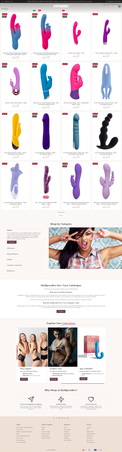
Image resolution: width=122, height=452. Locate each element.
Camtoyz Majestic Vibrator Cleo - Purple (106, 53)
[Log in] (113, 6)
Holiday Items (67, 436)
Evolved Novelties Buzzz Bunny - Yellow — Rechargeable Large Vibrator (15, 153)
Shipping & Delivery (91, 434)
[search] (110, 6)
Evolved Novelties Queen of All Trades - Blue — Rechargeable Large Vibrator (76, 153)
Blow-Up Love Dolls (46, 434)
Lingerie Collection (45, 436)
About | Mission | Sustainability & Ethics (25, 427)
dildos (35, 233)
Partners (18, 434)
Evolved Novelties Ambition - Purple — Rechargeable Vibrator (45, 153)
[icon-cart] (116, 6)
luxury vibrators (24, 233)
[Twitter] (2, 1)
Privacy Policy (89, 438)
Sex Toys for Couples (46, 431)
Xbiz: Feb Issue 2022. (21, 442)
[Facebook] (4, 1)
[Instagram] (6, 1)
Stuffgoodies (52, 450)
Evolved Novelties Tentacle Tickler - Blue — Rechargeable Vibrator (106, 103)
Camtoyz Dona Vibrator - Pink (76, 53)
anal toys (30, 233)
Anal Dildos (66, 438)
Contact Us (89, 427)
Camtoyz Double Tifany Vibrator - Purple (16, 103)
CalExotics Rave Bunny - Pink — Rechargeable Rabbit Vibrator (76, 103)
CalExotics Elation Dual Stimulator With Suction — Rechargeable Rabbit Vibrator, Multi (46, 53)
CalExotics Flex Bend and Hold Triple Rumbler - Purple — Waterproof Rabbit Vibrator (106, 203)
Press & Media (19, 429)
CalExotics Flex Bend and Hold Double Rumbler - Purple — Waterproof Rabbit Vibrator (76, 203)
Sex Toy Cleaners (67, 440)
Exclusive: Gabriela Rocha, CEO (23, 436)
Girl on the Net (20, 438)
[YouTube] (8, 1)
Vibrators (43, 427)
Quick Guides (118, 1)
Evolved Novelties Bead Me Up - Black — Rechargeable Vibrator (106, 153)
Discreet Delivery (90, 431)
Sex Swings (66, 431)
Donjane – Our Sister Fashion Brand (24, 431)
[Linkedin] (10, 1)
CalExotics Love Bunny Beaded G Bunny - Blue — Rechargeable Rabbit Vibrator (46, 103)
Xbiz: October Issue (21, 440)
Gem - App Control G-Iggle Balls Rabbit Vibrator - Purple (46, 203)
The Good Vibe (67, 429)
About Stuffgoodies (110, 1)
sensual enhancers (25, 237)
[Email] (12, 1)
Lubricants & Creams (46, 438)
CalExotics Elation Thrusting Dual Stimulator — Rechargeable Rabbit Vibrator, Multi (15, 53)
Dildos (43, 429)
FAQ (88, 429)
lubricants (17, 237)
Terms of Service (90, 440)
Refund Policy (89, 436)
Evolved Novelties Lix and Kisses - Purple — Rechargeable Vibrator (16, 203)
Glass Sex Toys (67, 434)
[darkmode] (119, 6)
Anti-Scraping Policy (91, 442)
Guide (65, 427)
